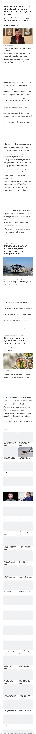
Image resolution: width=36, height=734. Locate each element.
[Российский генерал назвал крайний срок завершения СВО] (25, 439)
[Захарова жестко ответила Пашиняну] (25, 484)
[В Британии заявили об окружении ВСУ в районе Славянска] (10, 618)
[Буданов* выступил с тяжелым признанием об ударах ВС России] (10, 514)
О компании (4, 733)
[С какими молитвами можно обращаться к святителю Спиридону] (25, 603)
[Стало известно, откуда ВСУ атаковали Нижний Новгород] (10, 603)
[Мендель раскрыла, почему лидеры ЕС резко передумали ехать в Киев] (25, 677)
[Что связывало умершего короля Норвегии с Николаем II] (25, 692)
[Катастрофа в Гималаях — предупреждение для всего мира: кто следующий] (25, 469)
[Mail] (3, 1)
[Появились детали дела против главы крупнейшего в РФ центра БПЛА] (10, 707)
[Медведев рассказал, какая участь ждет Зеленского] (25, 499)
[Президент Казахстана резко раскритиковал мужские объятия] (25, 722)
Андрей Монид (9, 350)
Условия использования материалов (19, 733)
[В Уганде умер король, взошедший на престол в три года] (25, 558)
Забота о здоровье (21, 335)
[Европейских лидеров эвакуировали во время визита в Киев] (10, 588)
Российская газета (15, 243)
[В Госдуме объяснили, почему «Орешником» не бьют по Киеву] (25, 588)
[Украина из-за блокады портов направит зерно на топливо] (10, 529)
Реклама (8, 733)
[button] (18, 36)
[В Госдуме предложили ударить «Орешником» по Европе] (10, 469)
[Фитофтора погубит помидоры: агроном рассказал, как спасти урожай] (25, 707)
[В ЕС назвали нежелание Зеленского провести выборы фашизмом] (10, 499)
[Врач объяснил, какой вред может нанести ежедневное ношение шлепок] (10, 692)
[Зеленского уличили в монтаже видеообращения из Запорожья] (10, 484)
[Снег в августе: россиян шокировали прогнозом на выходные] (25, 662)
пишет (6, 397)
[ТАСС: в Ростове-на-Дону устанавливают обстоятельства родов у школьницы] (10, 454)
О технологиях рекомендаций (28, 733)
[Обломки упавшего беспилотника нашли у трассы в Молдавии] (25, 618)
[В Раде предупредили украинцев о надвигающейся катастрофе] (10, 558)
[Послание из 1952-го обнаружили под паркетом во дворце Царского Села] (10, 543)
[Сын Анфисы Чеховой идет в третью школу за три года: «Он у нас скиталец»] (25, 543)
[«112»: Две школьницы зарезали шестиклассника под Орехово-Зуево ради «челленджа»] (25, 529)
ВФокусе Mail (15, 335)
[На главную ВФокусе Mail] (6, 1)
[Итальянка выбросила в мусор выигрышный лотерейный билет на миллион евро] (25, 648)
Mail (1, 733)
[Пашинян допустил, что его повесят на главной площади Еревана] (25, 633)
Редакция (11, 733)
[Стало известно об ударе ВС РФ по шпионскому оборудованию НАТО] (25, 514)
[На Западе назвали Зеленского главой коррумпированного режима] (10, 633)
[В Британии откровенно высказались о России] (10, 662)
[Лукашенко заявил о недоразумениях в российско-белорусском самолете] (25, 454)
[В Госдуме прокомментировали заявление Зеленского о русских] (10, 439)
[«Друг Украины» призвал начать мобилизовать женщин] (10, 677)
